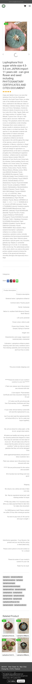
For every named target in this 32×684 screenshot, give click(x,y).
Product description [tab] (10, 290)
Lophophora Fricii (24, 274)
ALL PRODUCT (14, 274)
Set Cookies (11, 681)
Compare (19, 270)
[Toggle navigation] (30, 6)
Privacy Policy (6, 677)
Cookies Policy (17, 677)
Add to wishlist (8, 270)
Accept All (21, 681)
